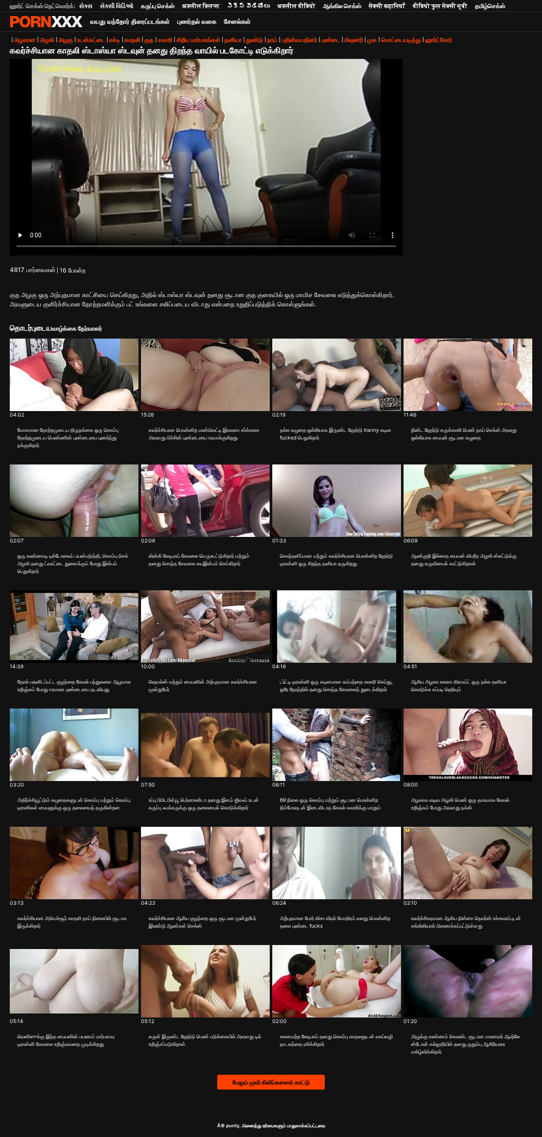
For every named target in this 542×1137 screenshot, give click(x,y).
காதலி (132, 39)
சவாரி (165, 39)
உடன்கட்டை (91, 39)
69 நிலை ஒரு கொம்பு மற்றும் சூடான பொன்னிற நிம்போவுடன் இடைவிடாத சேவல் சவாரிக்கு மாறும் (330, 804)
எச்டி (114, 39)
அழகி (47, 39)
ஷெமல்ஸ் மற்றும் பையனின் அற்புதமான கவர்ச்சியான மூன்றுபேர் (203, 685)
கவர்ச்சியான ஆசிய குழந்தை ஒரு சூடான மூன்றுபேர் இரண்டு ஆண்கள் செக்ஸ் (202, 922)
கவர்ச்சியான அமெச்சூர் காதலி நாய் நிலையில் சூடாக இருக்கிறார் (72, 922)
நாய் (272, 39)
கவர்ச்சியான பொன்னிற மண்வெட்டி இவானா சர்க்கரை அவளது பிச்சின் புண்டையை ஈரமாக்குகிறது (204, 434)
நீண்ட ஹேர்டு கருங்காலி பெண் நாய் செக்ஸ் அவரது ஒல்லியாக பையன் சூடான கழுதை (464, 434)
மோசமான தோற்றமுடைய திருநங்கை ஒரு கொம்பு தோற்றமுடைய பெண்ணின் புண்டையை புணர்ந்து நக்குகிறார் (68, 437)
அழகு (65, 39)
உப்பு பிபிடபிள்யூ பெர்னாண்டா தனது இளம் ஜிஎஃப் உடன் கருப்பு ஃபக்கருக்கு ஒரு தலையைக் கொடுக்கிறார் (204, 804)
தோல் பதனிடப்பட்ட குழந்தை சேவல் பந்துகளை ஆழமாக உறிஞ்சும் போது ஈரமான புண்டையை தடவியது (74, 685)
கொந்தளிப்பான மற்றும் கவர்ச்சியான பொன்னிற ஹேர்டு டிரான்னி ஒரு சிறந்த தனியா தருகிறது (336, 560)
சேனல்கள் (237, 21)
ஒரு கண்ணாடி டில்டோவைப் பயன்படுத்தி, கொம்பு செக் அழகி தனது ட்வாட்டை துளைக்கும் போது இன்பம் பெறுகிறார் (72, 563)
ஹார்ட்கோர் (438, 39)
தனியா (233, 39)
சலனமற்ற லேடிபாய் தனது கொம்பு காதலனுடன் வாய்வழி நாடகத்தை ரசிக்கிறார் (336, 1040)
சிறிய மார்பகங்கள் (198, 39)
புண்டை (330, 39)
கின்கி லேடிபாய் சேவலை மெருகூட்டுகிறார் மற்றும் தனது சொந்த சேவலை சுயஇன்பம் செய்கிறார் (199, 560)
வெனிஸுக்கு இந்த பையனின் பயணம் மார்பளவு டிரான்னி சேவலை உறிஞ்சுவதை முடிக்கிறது (65, 1040)
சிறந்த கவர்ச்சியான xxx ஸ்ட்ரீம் (46, 22)
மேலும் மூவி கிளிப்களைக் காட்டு (271, 1082)
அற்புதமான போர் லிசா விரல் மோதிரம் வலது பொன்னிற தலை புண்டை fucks (335, 922)
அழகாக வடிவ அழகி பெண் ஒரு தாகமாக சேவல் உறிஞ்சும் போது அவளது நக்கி (460, 804)
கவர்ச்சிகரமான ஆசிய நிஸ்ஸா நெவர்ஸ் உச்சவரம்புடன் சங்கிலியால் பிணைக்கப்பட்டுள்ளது (466, 922)
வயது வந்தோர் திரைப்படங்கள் (130, 21)
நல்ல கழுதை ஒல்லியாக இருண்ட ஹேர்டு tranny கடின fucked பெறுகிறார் (335, 434)
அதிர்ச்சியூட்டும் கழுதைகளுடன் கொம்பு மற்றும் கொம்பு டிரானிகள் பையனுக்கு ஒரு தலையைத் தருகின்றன (73, 804)
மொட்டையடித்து (401, 39)
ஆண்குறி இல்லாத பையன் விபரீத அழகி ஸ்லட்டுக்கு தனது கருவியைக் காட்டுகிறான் (464, 560)
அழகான (25, 39)
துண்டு (254, 39)
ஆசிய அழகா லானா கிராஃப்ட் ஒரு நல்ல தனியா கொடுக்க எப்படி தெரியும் (458, 685)
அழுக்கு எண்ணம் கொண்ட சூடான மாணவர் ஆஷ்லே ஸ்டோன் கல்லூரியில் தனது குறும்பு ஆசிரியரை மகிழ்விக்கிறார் (465, 1044)
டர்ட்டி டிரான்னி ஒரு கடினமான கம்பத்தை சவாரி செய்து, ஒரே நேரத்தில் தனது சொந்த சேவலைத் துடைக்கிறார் (336, 685)
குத (149, 39)
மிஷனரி (353, 39)
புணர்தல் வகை (196, 21)
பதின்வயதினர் (299, 39)
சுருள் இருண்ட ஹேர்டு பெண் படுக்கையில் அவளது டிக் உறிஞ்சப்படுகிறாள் (205, 1040)
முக (372, 39)
